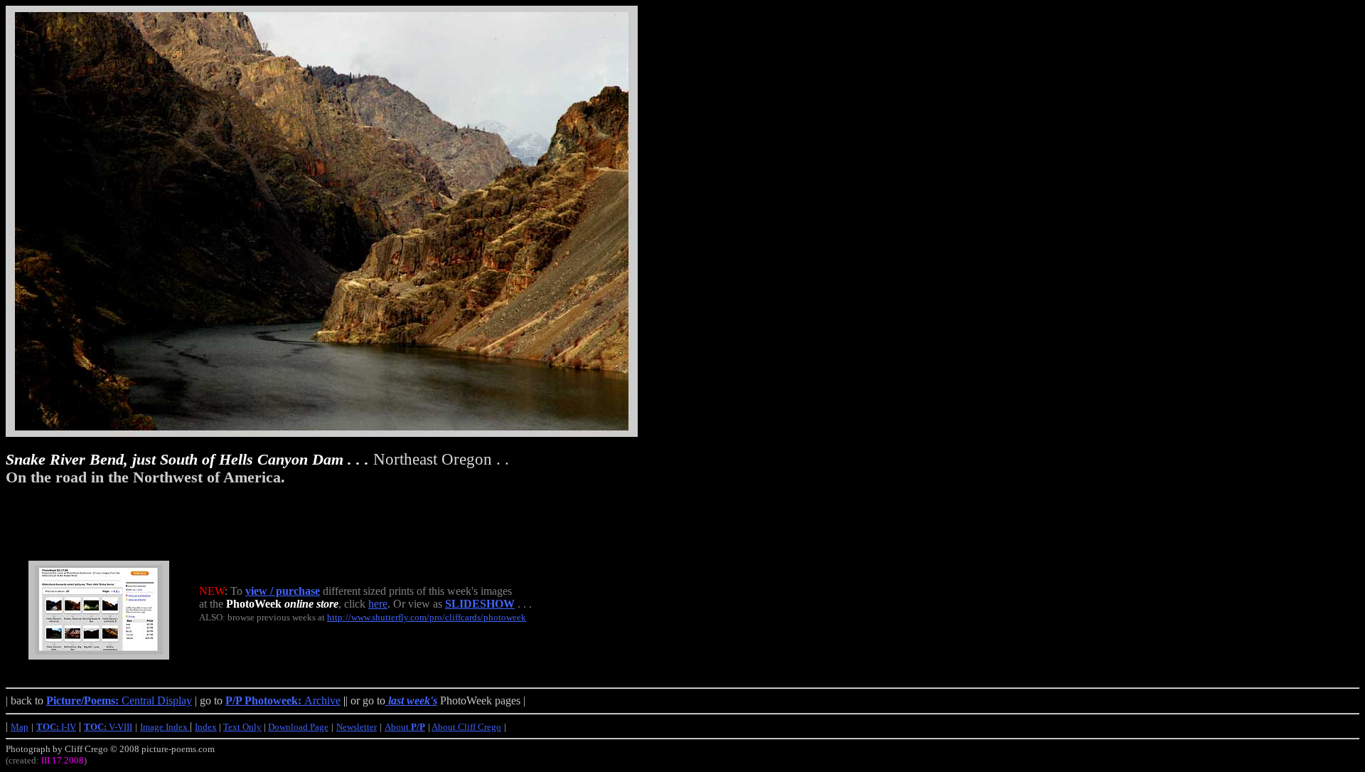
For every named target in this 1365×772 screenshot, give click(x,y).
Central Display (119, 700)
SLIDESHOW (480, 604)
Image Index (165, 726)
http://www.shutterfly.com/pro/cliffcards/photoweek (426, 617)
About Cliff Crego (466, 726)
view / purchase (282, 591)
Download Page (298, 726)
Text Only (242, 726)
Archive (283, 700)
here (377, 604)
